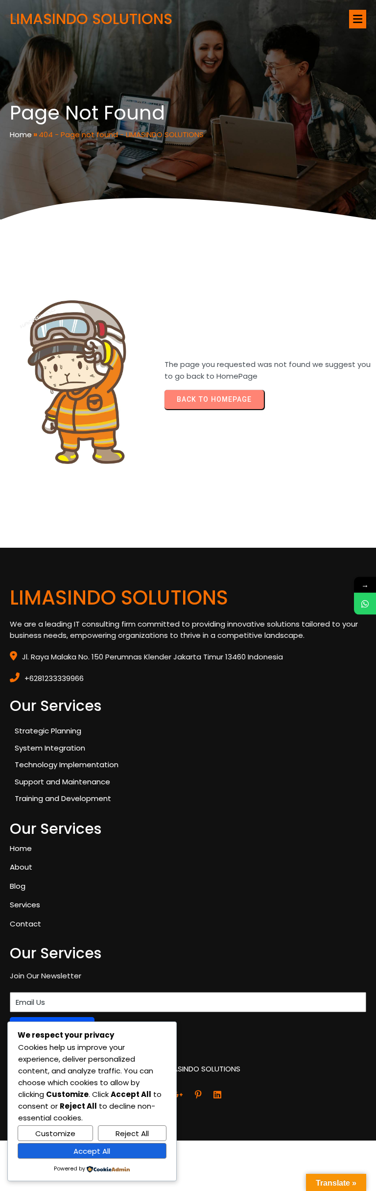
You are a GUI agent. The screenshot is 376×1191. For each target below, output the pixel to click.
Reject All (132, 1133)
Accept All (91, 1151)
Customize (55, 1133)
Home (21, 134)
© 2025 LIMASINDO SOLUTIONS (188, 1069)
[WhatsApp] (365, 603)
